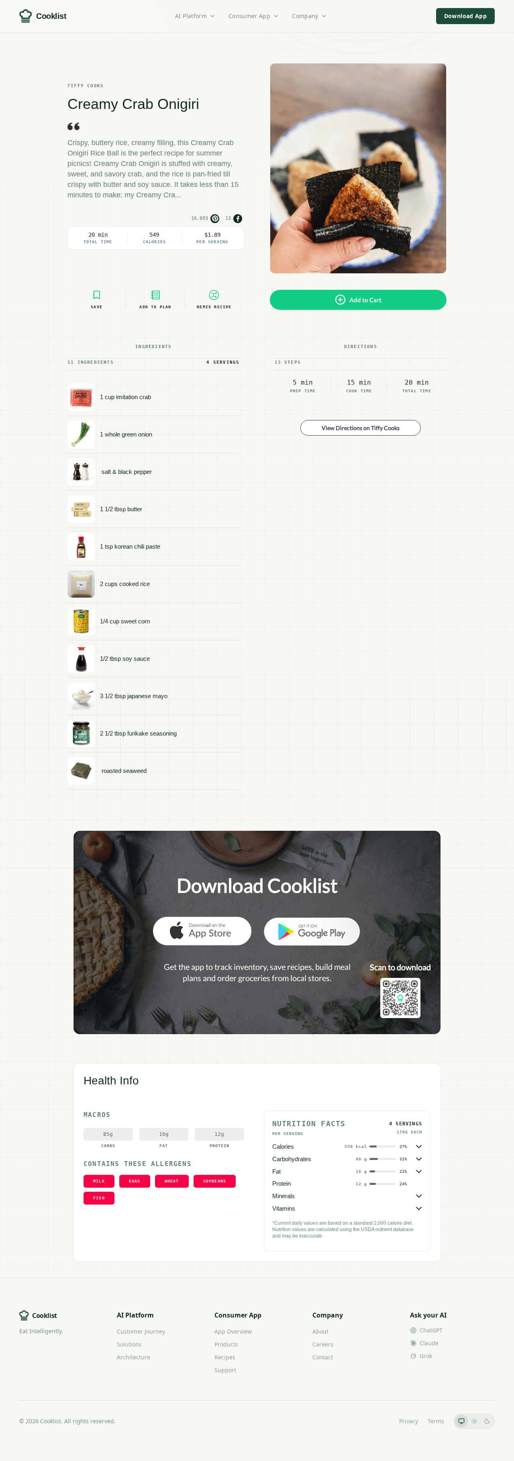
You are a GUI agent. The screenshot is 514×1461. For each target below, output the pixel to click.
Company (305, 16)
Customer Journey (141, 1331)
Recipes (224, 1357)
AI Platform (191, 16)
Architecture (133, 1357)
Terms (436, 1421)
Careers (322, 1344)
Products (226, 1344)
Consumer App (249, 16)
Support (225, 1370)
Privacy (408, 1421)
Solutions (129, 1344)
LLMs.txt (378, 1421)
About (320, 1331)
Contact (322, 1357)
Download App (465, 16)
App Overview (233, 1331)
